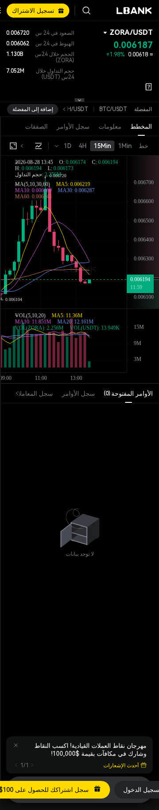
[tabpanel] (80, 523)
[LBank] (134, 10)
